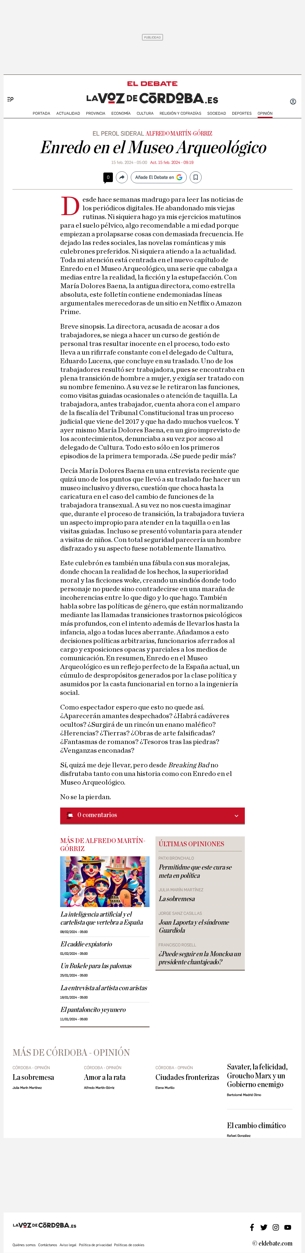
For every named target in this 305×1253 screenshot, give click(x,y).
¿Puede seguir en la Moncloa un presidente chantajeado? (199, 958)
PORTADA (41, 113)
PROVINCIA (95, 113)
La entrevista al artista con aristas (103, 988)
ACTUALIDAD (68, 113)
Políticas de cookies (129, 1245)
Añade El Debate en (154, 177)
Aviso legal (68, 1245)
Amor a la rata (105, 1077)
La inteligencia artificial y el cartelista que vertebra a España (101, 918)
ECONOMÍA (121, 113)
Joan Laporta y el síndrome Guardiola (193, 926)
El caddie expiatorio (86, 944)
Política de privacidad (95, 1245)
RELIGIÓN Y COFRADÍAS (180, 113)
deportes (242, 113)
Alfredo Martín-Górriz (179, 134)
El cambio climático (256, 1126)
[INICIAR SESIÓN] (293, 102)
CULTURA (145, 113)
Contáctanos (47, 1245)
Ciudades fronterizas (187, 1077)
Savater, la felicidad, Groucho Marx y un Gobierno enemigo (257, 1076)
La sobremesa (176, 899)
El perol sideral (118, 133)
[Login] (293, 102)
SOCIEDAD (216, 113)
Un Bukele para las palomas (95, 966)
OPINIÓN (265, 113)
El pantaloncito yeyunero (92, 1009)
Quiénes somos (24, 1245)
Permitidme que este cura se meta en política (194, 871)
